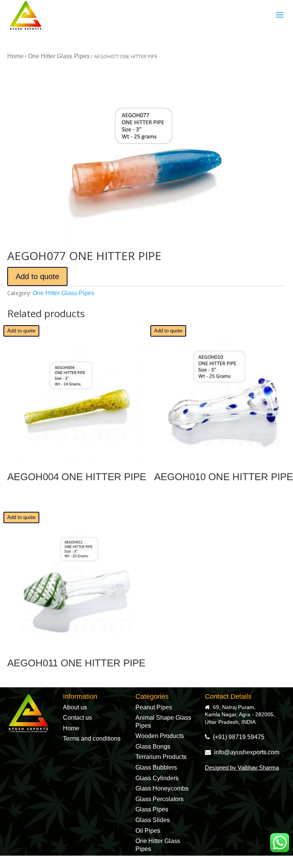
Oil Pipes (147, 830)
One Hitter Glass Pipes (59, 56)
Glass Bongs (152, 746)
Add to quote (37, 276)
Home (15, 56)
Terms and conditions (92, 738)
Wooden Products (159, 736)
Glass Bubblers (156, 767)
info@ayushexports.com (245, 752)
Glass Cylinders (157, 778)
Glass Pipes (151, 809)
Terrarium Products (161, 757)
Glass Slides (152, 820)
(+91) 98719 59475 (237, 737)
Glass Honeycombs (161, 788)
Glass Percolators (159, 799)
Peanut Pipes (153, 707)
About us (75, 707)
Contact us (77, 717)
